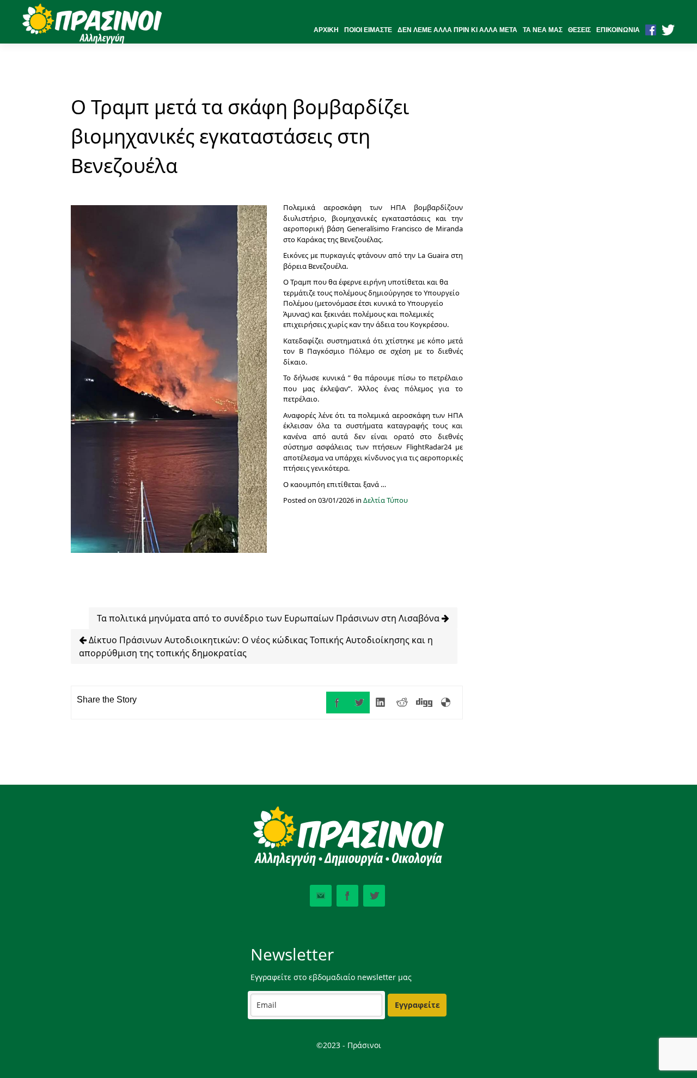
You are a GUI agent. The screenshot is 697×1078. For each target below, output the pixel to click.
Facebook (347, 896)
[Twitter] (359, 702)
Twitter (374, 896)
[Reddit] (402, 702)
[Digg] (424, 702)
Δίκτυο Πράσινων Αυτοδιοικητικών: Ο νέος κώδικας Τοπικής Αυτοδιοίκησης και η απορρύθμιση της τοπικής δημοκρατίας (256, 646)
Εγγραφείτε (417, 1005)
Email (321, 896)
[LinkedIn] (381, 702)
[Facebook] (337, 702)
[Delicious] (446, 702)
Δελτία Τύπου (385, 500)
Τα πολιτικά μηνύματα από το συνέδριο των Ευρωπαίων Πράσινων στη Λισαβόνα (269, 618)
